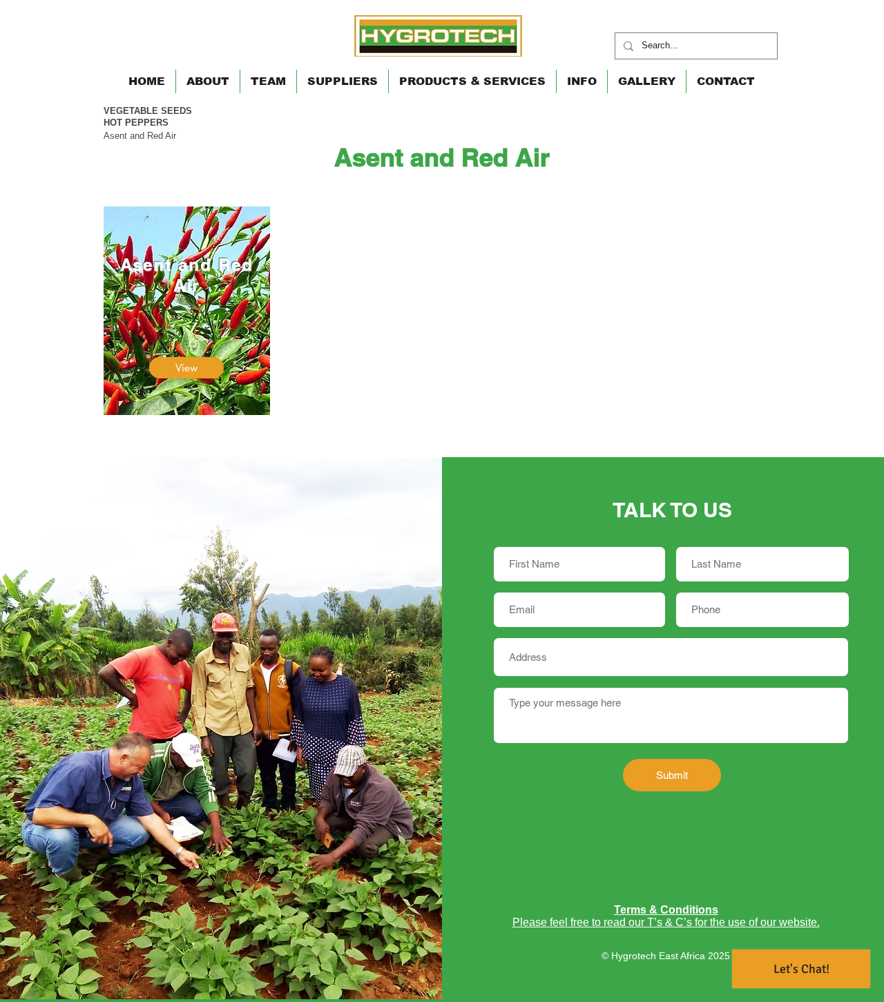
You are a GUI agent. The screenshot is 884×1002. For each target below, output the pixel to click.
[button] (472, 81)
